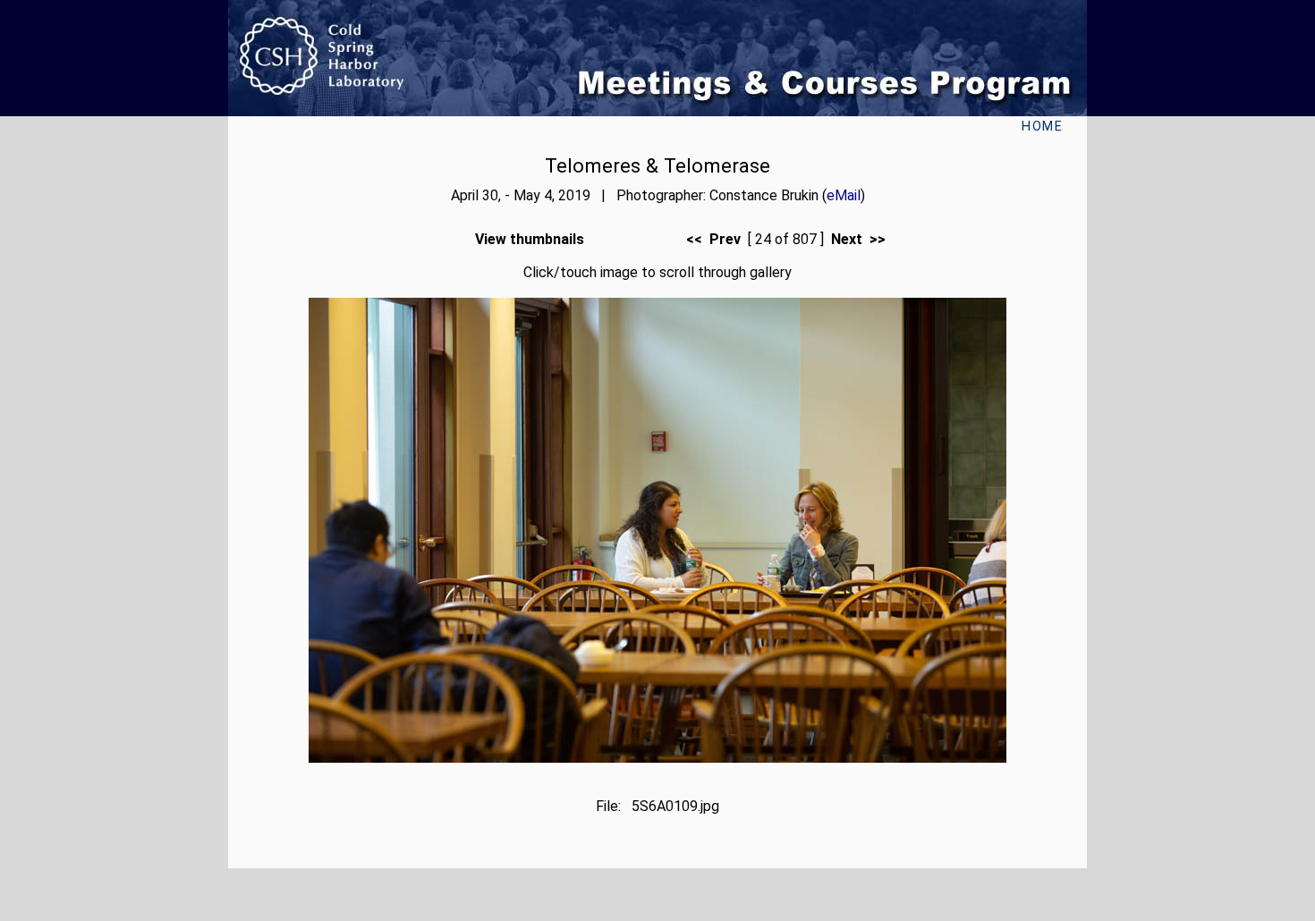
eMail (844, 195)
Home (1042, 126)
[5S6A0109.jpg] (657, 757)
